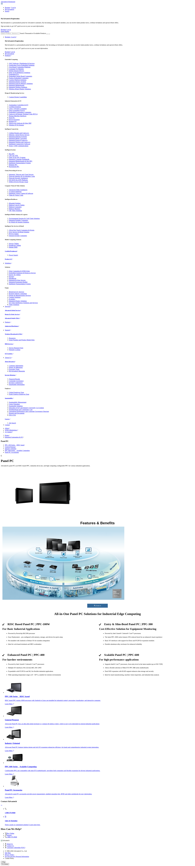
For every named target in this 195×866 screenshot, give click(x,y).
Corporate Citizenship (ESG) (16, 847)
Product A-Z (8, 259)
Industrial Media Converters (18, 138)
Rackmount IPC (14, 166)
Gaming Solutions (15, 297)
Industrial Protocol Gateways (18, 140)
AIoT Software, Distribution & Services (22, 63)
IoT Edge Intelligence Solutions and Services (23, 303)
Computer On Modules (16, 69)
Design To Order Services (12, 314)
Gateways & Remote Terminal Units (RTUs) (23, 114)
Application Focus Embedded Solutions (21, 65)
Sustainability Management (17, 402)
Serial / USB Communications (18, 146)
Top (4, 862)
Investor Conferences (16, 383)
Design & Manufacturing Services (20, 295)
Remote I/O (12, 121)
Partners (7, 322)
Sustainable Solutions (16, 406)
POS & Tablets (14, 234)
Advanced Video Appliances (18, 190)
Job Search (12, 423)
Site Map (8, 853)
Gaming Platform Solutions (17, 80)
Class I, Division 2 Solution (18, 108)
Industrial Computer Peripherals (19, 159)
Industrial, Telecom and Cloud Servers (21, 174)
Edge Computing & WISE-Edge (19, 271)
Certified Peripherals (11, 251)
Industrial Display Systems (17, 82)
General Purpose (10, 447)
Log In (13, 7)
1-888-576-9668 (11, 837)
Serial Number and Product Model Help (22, 340)
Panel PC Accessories (12, 452)
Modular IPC (13, 165)
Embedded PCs (14, 74)
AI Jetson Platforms (15, 191)
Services (7, 306)
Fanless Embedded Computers (18, 78)
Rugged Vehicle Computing (18, 293)
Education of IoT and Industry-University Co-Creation (26, 408)
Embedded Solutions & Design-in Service (22, 273)
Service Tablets (14, 243)
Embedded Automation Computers (20, 112)
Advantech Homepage (8, 2)
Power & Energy (14, 119)
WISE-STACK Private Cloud (18, 182)
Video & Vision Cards (16, 195)
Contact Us (10, 846)
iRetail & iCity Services (16, 292)
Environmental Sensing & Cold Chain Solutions (24, 218)
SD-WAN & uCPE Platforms (18, 180)
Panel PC (12, 118)
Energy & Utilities (15, 275)
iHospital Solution (15, 203)
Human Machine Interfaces (17, 116)
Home (7, 435)
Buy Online (10, 833)
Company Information (16, 365)
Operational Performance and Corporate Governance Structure (29, 411)
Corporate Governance (16, 381)
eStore (7, 428)
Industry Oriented (10, 449)
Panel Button (5, 31)
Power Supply (13, 255)
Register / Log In (10, 37)
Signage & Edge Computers (18, 236)
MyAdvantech (9, 9)
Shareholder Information (17, 384)
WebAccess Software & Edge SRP (20, 123)
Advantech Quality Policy (12, 318)
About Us (8, 357)
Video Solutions (14, 304)
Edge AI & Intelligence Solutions (19, 72)
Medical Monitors (14, 209)
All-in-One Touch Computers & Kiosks (21, 230)
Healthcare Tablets (15, 245)
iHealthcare (12, 278)
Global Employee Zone (16, 392)
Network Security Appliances (18, 178)
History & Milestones (16, 367)
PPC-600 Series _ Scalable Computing (17, 450)
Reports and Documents (16, 413)
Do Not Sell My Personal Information (17, 856)
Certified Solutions (15, 107)
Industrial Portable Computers (18, 220)
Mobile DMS (13, 247)
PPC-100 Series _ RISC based (14, 445)
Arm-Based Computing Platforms (19, 67)
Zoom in (98, 605)
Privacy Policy (9, 855)
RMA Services (9, 344)
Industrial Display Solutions (18, 301)
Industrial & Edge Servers (17, 280)
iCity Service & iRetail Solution (19, 232)
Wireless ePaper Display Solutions (20, 89)
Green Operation (14, 404)
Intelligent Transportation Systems (20, 163)
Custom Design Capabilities (18, 97)
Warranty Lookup (14, 350)
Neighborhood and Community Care (20, 409)
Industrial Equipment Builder (18, 282)
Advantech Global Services (12, 310)
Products (7, 55)
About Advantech (10, 361)
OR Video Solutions (15, 210)
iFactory (11, 276)
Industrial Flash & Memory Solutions (21, 83)
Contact (7, 425)
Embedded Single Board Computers (20, 76)
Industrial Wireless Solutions (18, 87)
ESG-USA (12, 415)
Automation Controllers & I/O (18, 105)
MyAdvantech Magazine (17, 371)
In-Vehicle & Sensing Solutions (19, 222)
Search (7, 11)
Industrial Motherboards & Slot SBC (20, 161)
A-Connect (8, 432)
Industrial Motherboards (16, 85)
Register (7, 7)
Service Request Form (16, 348)
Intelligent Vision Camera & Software (21, 193)
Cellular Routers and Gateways (19, 133)
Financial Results (14, 379)
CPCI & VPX (13, 155)
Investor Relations (10, 375)
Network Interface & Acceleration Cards (22, 176)
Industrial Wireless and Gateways (19, 142)
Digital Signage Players (16, 71)
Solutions (8, 263)
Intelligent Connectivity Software (19, 144)
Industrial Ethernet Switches (18, 136)
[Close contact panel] (1, 805)
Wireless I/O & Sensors (16, 125)
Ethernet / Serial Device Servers (19, 135)
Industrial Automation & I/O (14, 437)
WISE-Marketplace (11, 430)
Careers (7, 419)
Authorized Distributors (11, 326)
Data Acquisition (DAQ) (17, 110)
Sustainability (9, 398)
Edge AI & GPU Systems (17, 157)
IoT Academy (9, 353)
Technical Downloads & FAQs (13, 334)
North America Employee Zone (19, 394)
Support (7, 330)
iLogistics (12, 299)
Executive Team (14, 369)
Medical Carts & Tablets (16, 205)
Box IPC (12, 154)
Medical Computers (15, 207)
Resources (12, 338)
